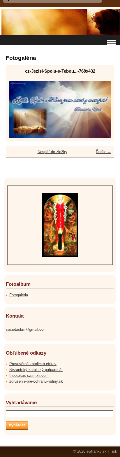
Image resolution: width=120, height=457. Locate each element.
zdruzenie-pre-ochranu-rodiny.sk (36, 381)
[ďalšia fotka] (101, 109)
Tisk (113, 451)
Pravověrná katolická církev (33, 364)
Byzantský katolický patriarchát (36, 369)
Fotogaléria (18, 295)
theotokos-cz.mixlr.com (29, 375)
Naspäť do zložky (52, 152)
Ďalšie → (103, 152)
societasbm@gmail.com (26, 329)
